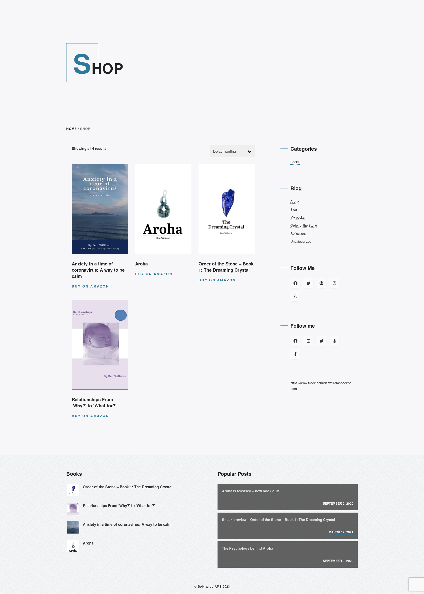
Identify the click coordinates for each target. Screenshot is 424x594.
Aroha (294, 201)
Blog (293, 209)
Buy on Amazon (90, 286)
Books (295, 162)
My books (297, 217)
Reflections (298, 233)
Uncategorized (300, 241)
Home (71, 128)
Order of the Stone (303, 225)
